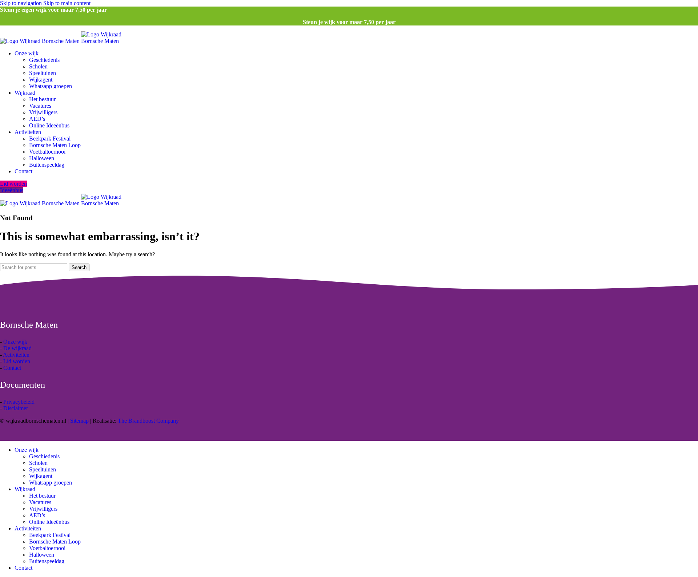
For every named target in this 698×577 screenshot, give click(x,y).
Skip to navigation (21, 3)
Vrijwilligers (43, 112)
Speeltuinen (42, 73)
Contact (12, 368)
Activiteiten (16, 355)
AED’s (37, 119)
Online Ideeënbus (49, 125)
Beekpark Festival (50, 138)
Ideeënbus (11, 190)
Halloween (41, 158)
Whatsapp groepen (50, 86)
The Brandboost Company (148, 421)
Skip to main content (67, 3)
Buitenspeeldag (46, 165)
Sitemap (79, 421)
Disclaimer (15, 408)
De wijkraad (17, 348)
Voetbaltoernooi (47, 152)
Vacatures (40, 106)
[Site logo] (40, 41)
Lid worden (13, 184)
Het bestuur (42, 99)
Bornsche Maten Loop (55, 145)
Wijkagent (40, 79)
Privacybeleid (19, 402)
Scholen (38, 66)
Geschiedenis (44, 60)
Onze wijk (15, 342)
